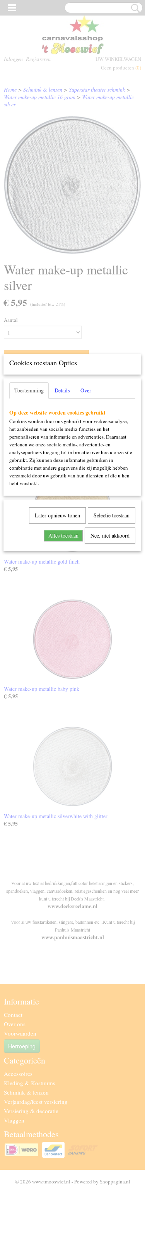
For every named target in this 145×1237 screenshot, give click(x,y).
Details (62, 390)
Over (85, 390)
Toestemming (29, 390)
